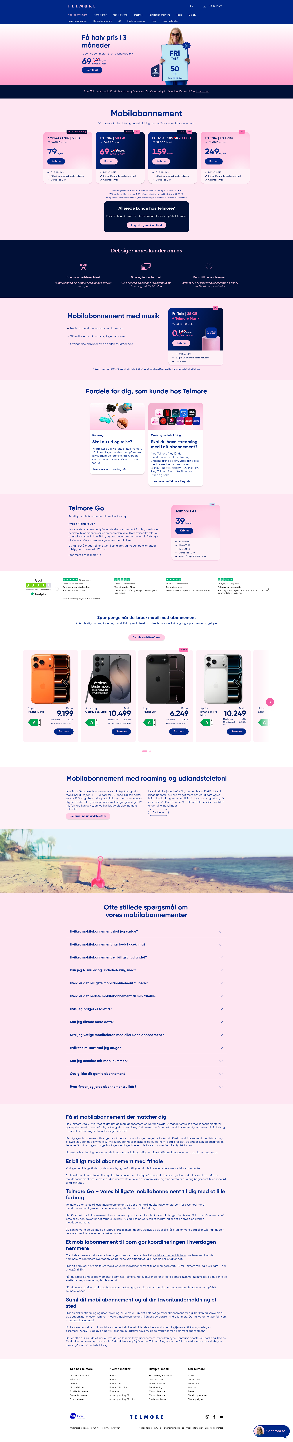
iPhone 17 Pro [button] (115, 1383)
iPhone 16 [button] (114, 1391)
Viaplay (94, 1331)
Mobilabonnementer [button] (80, 1375)
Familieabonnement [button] (80, 1391)
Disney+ (84, 1331)
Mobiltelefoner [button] (77, 1387)
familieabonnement (81, 1320)
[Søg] (191, 6)
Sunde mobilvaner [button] (158, 1399)
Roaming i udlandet (77, 21)
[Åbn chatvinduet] (271, 1432)
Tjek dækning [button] (155, 1387)
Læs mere (202, 91)
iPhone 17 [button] (114, 1375)
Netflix (108, 1331)
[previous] (23, 702)
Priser (153, 21)
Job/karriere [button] (194, 1379)
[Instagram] (207, 1416)
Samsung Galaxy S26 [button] (119, 1395)
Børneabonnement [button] (79, 1395)
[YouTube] (221, 1416)
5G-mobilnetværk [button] (157, 1395)
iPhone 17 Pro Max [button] (118, 1387)
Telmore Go (73, 1204)
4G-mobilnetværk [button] (157, 1391)
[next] (270, 702)
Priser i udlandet (170, 21)
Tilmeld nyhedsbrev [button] (197, 1395)
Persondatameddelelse (173, 1428)
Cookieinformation (194, 1428)
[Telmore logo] (80, 6)
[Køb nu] (67, 157)
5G (119, 21)
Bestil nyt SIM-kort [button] (157, 1379)
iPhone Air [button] (114, 1379)
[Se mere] (50, 696)
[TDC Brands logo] (77, 1417)
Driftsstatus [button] (193, 1383)
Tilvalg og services (136, 21)
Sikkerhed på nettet (214, 1428)
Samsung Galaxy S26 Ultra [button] (122, 1399)
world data (205, 795)
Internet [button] (74, 1383)
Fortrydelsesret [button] (77, 1399)
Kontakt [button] (192, 1387)
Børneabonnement (102, 21)
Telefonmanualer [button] (157, 1383)
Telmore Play (132, 1313)
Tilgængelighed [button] (196, 1399)
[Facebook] (214, 1416)
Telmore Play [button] (76, 1379)
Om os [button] (191, 1375)
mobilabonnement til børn (169, 1255)
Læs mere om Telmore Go (85, 555)
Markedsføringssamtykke (150, 1428)
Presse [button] (191, 1391)
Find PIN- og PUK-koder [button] (160, 1375)
